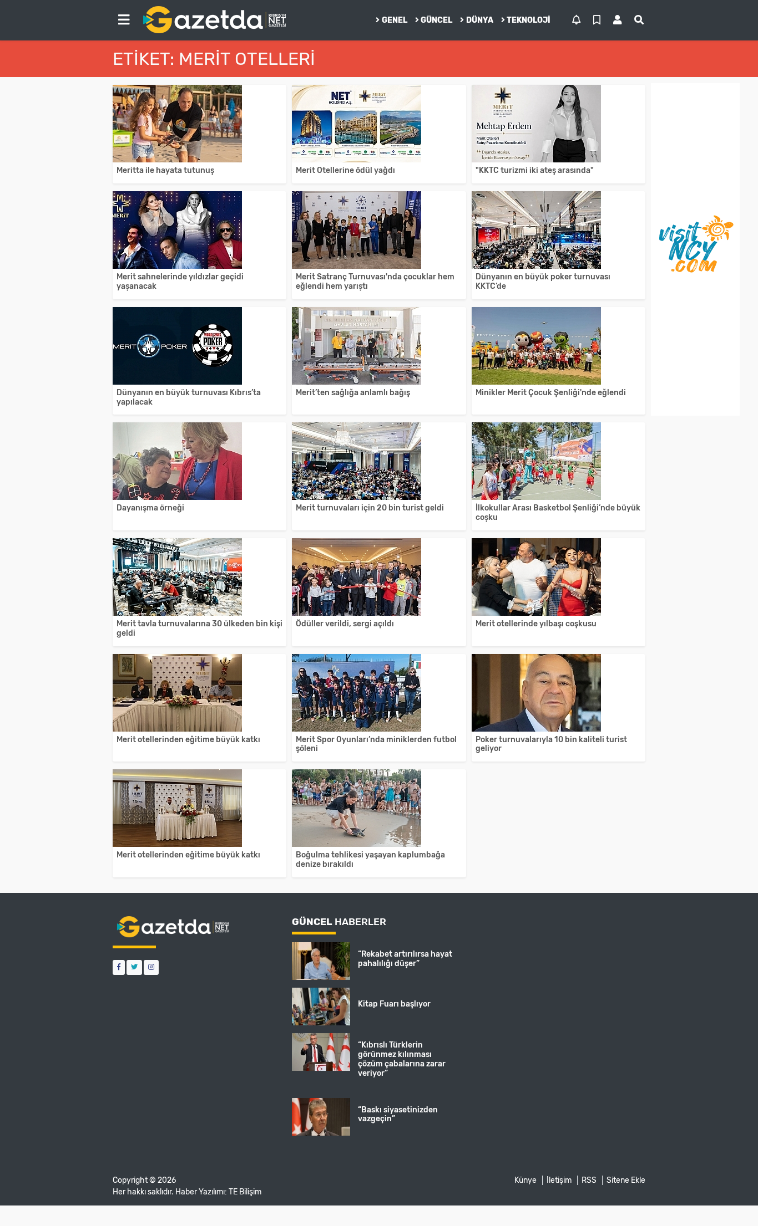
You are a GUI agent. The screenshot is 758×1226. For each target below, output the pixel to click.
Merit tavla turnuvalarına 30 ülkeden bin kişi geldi (199, 628)
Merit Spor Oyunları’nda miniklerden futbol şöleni (376, 744)
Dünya (479, 20)
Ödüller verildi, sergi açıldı (345, 624)
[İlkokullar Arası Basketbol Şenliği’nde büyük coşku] (558, 461)
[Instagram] (151, 967)
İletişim (559, 1180)
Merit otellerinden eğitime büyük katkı (188, 739)
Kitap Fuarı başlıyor (394, 1004)
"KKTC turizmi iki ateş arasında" (535, 170)
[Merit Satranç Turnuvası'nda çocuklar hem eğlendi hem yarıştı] (379, 230)
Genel (394, 20)
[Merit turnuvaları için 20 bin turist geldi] (379, 461)
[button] (124, 20)
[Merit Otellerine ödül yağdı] (379, 123)
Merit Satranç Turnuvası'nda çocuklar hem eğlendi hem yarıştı (375, 281)
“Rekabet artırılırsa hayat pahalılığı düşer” (405, 958)
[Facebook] (119, 967)
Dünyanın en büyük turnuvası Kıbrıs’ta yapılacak (189, 397)
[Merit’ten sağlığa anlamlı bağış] (379, 346)
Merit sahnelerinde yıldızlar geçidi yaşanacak (180, 281)
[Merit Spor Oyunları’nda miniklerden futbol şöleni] (379, 693)
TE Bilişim (245, 1192)
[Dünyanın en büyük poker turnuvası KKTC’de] (558, 230)
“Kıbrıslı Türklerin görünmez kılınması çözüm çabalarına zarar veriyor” (402, 1058)
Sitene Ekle (626, 1180)
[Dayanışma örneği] (199, 461)
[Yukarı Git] (728, 1197)
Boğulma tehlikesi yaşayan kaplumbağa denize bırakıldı (370, 859)
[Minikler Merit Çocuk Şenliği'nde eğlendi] (558, 346)
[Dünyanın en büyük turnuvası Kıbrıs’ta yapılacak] (199, 346)
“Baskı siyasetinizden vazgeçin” (398, 1114)
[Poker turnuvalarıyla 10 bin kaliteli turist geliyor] (558, 693)
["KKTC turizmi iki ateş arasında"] (558, 123)
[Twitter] (134, 967)
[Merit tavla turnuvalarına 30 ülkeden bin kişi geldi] (199, 577)
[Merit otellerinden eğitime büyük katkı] (199, 693)
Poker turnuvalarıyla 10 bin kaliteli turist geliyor (551, 744)
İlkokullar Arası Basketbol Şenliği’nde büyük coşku (558, 512)
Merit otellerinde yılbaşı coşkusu (536, 624)
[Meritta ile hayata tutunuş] (199, 123)
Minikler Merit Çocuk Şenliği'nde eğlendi (551, 392)
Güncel (436, 20)
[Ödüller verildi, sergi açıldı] (379, 577)
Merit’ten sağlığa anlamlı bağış (353, 392)
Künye (525, 1180)
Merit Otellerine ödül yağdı (345, 170)
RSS (589, 1180)
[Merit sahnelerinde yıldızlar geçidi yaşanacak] (199, 230)
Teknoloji (528, 20)
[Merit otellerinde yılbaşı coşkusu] (558, 577)
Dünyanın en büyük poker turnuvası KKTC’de (543, 281)
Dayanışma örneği (150, 508)
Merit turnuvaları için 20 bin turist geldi (370, 508)
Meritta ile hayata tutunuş (165, 170)
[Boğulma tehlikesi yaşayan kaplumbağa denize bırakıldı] (379, 808)
